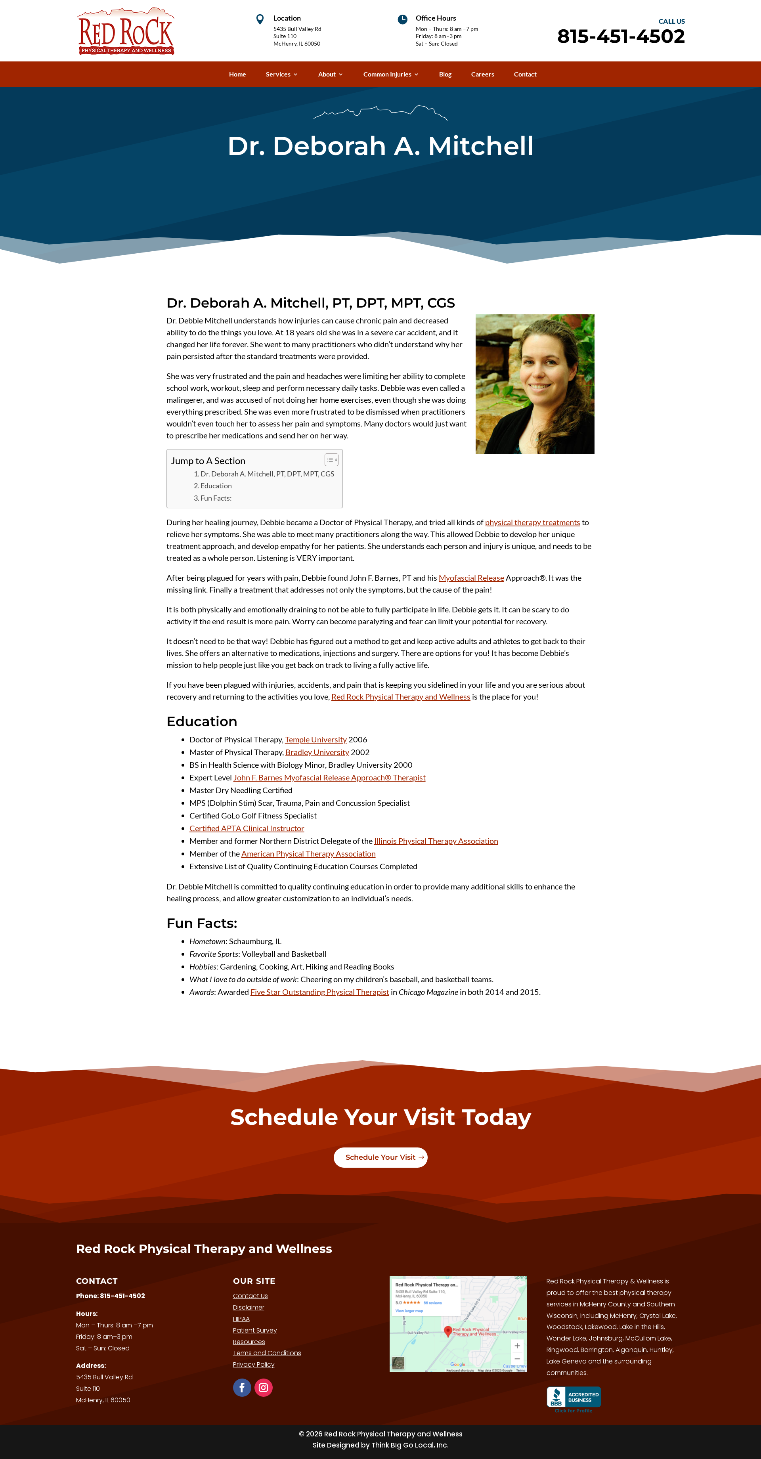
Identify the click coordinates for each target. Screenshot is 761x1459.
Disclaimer (248, 1307)
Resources (249, 1341)
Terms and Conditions (267, 1353)
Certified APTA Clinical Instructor (246, 828)
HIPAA (241, 1318)
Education (216, 485)
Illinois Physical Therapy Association (436, 840)
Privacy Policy (254, 1364)
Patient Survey (255, 1330)
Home (237, 74)
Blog (445, 74)
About (327, 74)
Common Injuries (387, 74)
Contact (525, 74)
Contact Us (250, 1295)
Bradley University (317, 752)
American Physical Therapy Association (308, 853)
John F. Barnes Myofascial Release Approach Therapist (329, 777)
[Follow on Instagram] (263, 1388)
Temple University (316, 739)
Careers (482, 74)
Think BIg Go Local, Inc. (410, 1445)
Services (278, 74)
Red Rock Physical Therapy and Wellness (400, 696)
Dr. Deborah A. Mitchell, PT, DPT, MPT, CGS (268, 473)
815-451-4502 (122, 1295)
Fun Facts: (216, 497)
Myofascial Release (471, 577)
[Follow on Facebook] (242, 1388)
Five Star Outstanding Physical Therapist (319, 991)
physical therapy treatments (532, 522)
